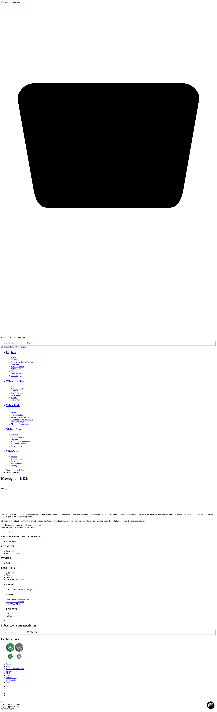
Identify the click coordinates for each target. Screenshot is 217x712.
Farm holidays (16, 395)
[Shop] (108, 333)
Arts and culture (17, 415)
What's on (12, 451)
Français (22, 347)
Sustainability (16, 463)
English (10, 347)
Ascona (14, 357)
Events (13, 413)
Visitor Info (13, 429)
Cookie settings (12, 682)
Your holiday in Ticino (15, 470)
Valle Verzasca (17, 373)
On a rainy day (17, 459)
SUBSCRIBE (32, 632)
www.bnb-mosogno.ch (15, 602)
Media (8, 673)
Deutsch (16, 347)
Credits (9, 675)
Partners (9, 671)
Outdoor (14, 410)
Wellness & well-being (20, 417)
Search (29, 343)
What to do (13, 405)
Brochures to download (20, 441)
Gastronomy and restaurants (22, 419)
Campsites (15, 391)
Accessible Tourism (19, 444)
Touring (14, 466)
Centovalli (15, 364)
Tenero (14, 371)
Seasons (14, 457)
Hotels (13, 386)
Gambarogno (16, 376)
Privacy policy (11, 678)
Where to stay (15, 381)
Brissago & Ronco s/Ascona (22, 362)
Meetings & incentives (20, 424)
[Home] (10, 2)
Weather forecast (17, 437)
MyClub (14, 439)
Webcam (14, 435)
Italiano (4, 347)
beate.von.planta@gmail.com (17, 599)
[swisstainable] (14, 651)
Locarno (14, 360)
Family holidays (17, 422)
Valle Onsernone (17, 366)
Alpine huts (15, 400)
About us (9, 666)
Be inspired (15, 461)
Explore (11, 352)
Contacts (9, 664)
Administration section (15, 669)
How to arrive (16, 446)
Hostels (14, 397)
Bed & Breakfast (17, 393)
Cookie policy (11, 680)
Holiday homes (17, 388)
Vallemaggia (16, 369)
